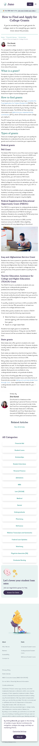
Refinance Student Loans (28, 657)
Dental (19, 505)
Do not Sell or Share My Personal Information (15, 681)
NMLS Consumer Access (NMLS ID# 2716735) (15, 677)
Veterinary (19, 546)
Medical (19, 498)
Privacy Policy (6, 670)
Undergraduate (19, 512)
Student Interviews (19, 464)
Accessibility (5, 654)
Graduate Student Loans (28, 647)
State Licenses (6, 674)
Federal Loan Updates (19, 540)
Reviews (4, 650)
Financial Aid (19, 443)
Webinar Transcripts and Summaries (19, 533)
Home (2, 37)
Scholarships (22, 37)
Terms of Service (9, 742)
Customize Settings (19, 731)
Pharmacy (19, 519)
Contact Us (5, 658)
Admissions (19, 478)
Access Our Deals (13, 592)
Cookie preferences (8, 685)
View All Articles (19, 427)
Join (30, 4)
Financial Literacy (11, 37)
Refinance (19, 526)
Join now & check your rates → (27, 10)
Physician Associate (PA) (19, 553)
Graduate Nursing (19, 560)
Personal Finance (19, 471)
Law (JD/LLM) (19, 491)
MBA (19, 485)
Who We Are (5, 647)
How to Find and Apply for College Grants (15, 39)
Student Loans (19, 450)
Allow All (19, 737)
